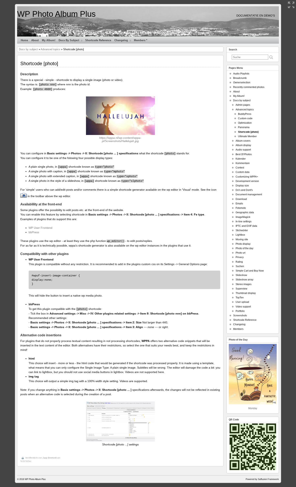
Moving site (242, 239)
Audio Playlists (241, 73)
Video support (243, 306)
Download (241, 199)
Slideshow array (244, 279)
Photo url (240, 252)
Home (24, 40)
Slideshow (241, 275)
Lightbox (240, 234)
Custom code (245, 118)
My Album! (48, 40)
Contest (240, 167)
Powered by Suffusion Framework (262, 479)
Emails (239, 203)
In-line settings (243, 221)
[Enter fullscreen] (291, 5)
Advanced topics (50, 49)
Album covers (243, 140)
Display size (242, 185)
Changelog (121, 40)
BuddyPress (244, 114)
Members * (140, 40)
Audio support (243, 149)
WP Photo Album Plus (56, 13)
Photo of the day (244, 248)
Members (238, 329)
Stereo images (243, 284)
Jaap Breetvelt (49, 458)
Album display (243, 145)
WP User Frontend (40, 227)
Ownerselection (241, 82)
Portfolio (240, 311)
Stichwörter (242, 230)
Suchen (240, 266)
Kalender (241, 158)
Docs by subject (69, 40)
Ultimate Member (247, 136)
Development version (247, 181)
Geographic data (245, 212)
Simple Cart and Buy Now (250, 270)
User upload (242, 302)
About (35, 40)
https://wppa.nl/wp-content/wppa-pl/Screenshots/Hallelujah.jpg (120, 139)
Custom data (242, 172)
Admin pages (243, 104)
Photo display (243, 243)
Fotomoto (241, 208)
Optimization (245, 122)
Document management (249, 194)
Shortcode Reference (98, 40)
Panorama (243, 127)
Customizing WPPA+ (247, 176)
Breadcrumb (240, 78)
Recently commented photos (248, 87)
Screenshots (240, 315)
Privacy (240, 257)
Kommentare (243, 163)
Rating (239, 261)
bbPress (34, 232)
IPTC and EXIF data (246, 226)
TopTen (240, 297)
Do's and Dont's (244, 190)
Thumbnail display (246, 293)
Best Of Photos (244, 154)
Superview (241, 288)
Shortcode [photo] (248, 132)
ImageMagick (243, 217)
